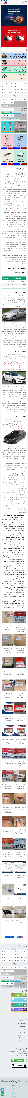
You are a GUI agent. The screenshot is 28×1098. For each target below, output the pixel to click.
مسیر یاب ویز (19, 1000)
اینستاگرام (14, 1091)
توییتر (14, 1094)
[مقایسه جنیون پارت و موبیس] (20, 127)
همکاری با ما (23, 1026)
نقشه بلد (20, 1009)
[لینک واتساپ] (2, 1094)
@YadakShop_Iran (15, 119)
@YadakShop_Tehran (16, 112)
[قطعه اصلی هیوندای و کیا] (14, 36)
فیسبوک (14, 1096)
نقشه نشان (20, 1005)
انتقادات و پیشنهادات (21, 1035)
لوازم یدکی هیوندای (11, 1081)
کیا (21, 50)
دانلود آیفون (19, 1065)
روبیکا (4, 105)
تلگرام (14, 1085)
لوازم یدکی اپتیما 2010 (20, 304)
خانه (24, 50)
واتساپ (14, 1088)
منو (23, 2)
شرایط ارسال (23, 1032)
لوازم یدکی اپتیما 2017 (17, 426)
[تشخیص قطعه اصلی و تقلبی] (7, 127)
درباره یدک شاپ (22, 1023)
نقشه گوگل (20, 995)
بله (8, 105)
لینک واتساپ (6, 112)
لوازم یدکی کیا (14, 210)
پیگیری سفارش (22, 1041)
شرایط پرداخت (22, 1029)
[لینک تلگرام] (2, 1090)
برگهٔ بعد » (8, 937)
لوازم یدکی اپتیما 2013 (16, 363)
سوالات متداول (22, 1038)
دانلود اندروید (19, 1060)
